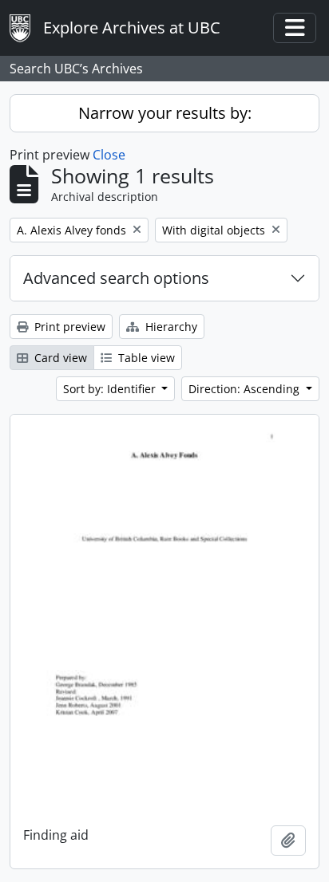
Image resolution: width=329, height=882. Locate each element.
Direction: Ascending (245, 388)
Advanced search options (116, 278)
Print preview (68, 326)
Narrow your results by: (165, 113)
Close (109, 154)
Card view (59, 357)
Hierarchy (169, 326)
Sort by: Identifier (111, 388)
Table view (145, 357)
